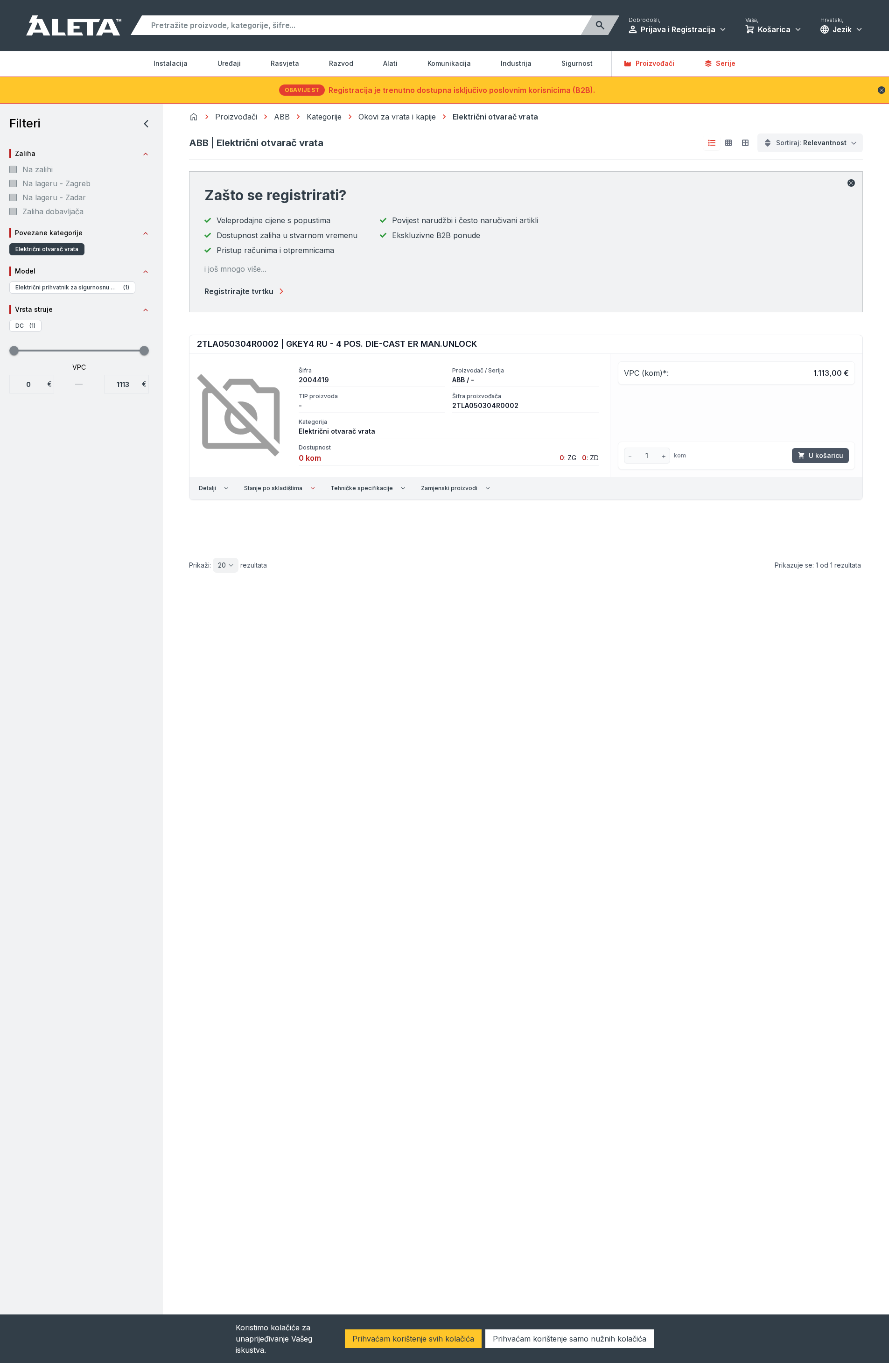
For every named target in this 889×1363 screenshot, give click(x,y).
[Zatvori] (851, 183)
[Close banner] (881, 90)
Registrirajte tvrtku (238, 291)
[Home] (193, 116)
